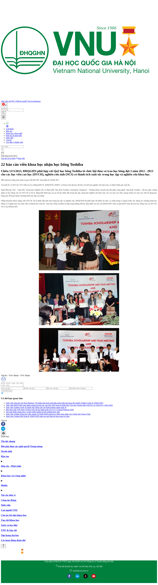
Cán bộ (9, 140)
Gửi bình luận (7, 391)
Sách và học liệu (9, 525)
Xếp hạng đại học (10, 535)
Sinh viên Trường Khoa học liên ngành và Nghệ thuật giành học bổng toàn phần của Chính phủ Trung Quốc (48, 414)
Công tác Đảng (8, 500)
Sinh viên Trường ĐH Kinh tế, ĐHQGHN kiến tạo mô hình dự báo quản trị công (37, 416)
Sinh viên (9, 138)
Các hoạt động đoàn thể (13, 540)
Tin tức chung (8, 441)
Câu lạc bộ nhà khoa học (14, 515)
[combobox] (4, 105)
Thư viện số (5, 101)
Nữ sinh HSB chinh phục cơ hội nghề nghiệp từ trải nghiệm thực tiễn (33, 412)
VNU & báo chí (9, 530)
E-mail (22, 101)
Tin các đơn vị (8, 495)
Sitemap (37, 101)
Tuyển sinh (6, 451)
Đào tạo (9, 131)
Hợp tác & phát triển (14, 136)
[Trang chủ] (75, 99)
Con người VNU (9, 510)
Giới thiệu (10, 129)
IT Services (29, 101)
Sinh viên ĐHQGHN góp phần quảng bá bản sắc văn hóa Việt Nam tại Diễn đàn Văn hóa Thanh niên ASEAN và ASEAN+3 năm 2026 (59, 405)
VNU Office (15, 101)
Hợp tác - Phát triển (11, 466)
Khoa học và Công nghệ (13, 475)
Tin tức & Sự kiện (8, 158)
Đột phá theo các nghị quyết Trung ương (21, 446)
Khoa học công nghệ (14, 133)
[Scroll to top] (3, 546)
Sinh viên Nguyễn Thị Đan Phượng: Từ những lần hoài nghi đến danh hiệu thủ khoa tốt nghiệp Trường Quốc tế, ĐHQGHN (54, 403)
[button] (79, 424)
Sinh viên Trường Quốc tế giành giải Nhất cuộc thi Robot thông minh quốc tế (36, 407)
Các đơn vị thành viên (14, 142)
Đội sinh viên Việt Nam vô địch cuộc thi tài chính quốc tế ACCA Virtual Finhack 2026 (40, 410)
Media (4, 485)
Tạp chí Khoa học (10, 520)
